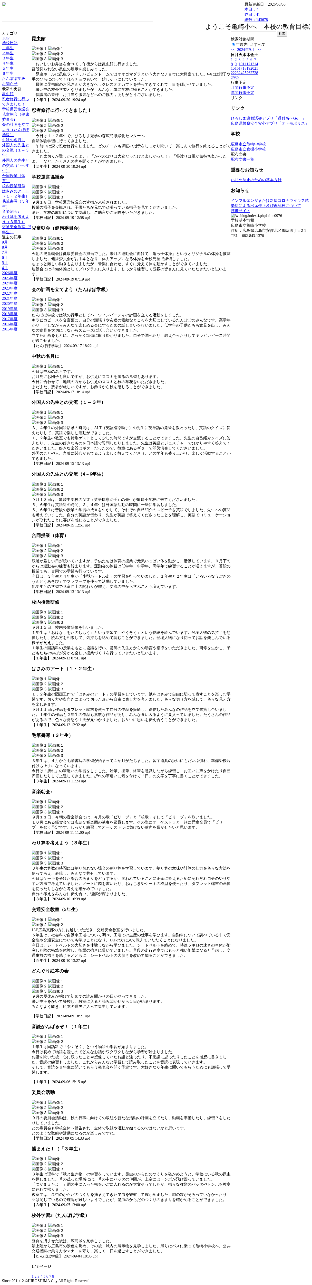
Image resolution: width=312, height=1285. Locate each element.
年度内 (242, 44)
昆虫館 (8, 94)
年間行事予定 (242, 93)
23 (237, 73)
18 (244, 68)
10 (241, 64)
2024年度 (10, 283)
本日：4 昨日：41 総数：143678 (256, 14)
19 (248, 68)
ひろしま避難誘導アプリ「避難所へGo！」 (268, 118)
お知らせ (10, 84)
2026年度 (10, 273)
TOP (6, 38)
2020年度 (10, 303)
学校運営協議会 (15, 109)
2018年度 (10, 314)
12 (248, 64)
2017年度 (10, 319)
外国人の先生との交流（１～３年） (15, 150)
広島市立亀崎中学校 (248, 144)
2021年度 (10, 298)
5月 (5, 263)
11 (244, 64)
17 (241, 68)
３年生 (8, 58)
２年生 (8, 53)
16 (237, 68)
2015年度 (10, 329)
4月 (5, 268)
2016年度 (10, 324)
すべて (259, 44)
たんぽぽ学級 (13, 78)
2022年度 (10, 293)
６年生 (8, 73)
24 (241, 73)
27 (252, 73)
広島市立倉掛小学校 (248, 149)
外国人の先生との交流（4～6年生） (15, 165)
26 (248, 73)
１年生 (8, 48)
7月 (5, 252)
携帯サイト (240, 211)
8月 (5, 247)
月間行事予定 (242, 87)
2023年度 (10, 288)
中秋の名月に (13, 140)
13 (252, 64)
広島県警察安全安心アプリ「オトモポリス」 (270, 123)
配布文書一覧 (242, 159)
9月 (5, 242)
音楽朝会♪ (11, 211)
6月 (5, 257)
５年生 (8, 68)
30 (237, 77)
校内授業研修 (13, 186)
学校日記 (10, 43)
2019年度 (10, 309)
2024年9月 (246, 49)
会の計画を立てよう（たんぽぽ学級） (15, 129)
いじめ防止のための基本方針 (256, 180)
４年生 (8, 63)
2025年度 (10, 278)
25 (244, 73)
